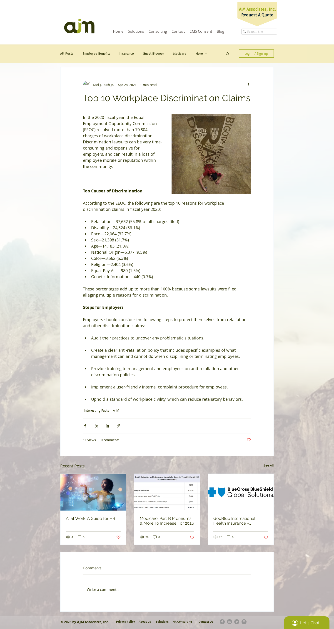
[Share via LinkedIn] (107, 426)
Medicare (179, 54)
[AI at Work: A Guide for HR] (93, 492)
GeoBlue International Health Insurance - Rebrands (234, 521)
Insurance (126, 54)
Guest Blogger (153, 54)
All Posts (66, 54)
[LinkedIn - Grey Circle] (229, 621)
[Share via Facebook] (85, 426)
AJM (116, 410)
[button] (227, 53)
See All (269, 465)
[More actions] (248, 84)
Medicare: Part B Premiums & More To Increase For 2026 (167, 521)
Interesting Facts (96, 410)
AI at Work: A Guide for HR (90, 518)
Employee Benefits (96, 54)
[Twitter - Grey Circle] (236, 621)
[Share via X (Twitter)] (96, 426)
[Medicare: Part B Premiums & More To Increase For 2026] (167, 492)
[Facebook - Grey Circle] (222, 621)
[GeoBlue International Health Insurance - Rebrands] (241, 492)
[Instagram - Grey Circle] (244, 621)
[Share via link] (118, 426)
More (199, 54)
